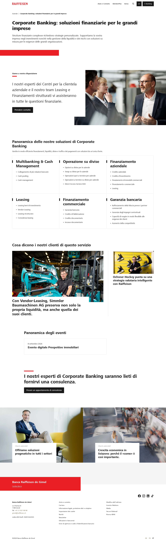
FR (150, 538)
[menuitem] (104, 3)
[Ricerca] (133, 3)
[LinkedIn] (148, 496)
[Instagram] (143, 496)
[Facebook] (139, 496)
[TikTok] (152, 496)
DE (146, 538)
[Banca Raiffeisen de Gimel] (19, 4)
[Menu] (139, 3)
